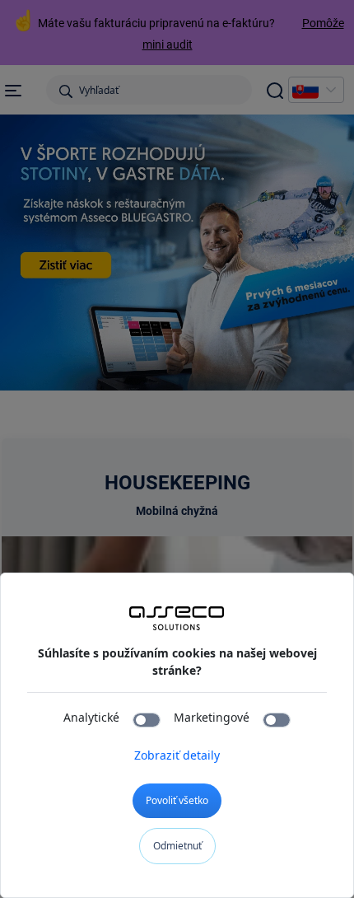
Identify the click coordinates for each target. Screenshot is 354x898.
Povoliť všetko (177, 800)
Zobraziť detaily (177, 755)
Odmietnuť (177, 846)
